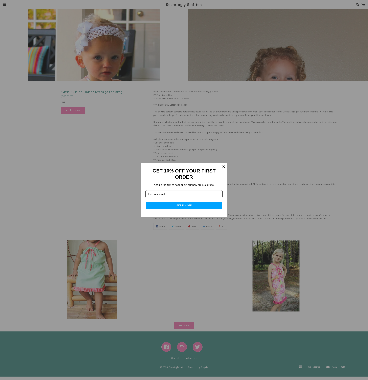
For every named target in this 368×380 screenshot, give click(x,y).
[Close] (223, 166)
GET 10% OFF (184, 205)
